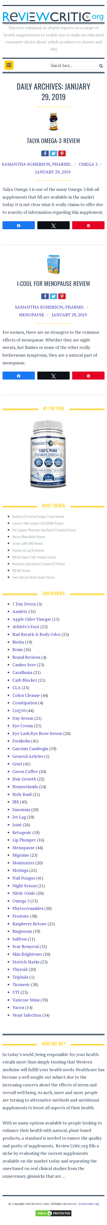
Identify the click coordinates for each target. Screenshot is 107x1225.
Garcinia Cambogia (30, 748)
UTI (15, 992)
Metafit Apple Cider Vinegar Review (34, 556)
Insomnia (21, 809)
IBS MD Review (21, 570)
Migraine (20, 855)
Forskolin (21, 741)
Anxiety (19, 611)
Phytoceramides (27, 908)
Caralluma (22, 672)
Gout (17, 764)
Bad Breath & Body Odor (36, 634)
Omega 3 (88, 164)
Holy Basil (22, 794)
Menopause (31, 315)
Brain (17, 649)
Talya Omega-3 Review (53, 140)
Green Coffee (25, 771)
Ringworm (22, 931)
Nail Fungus (23, 878)
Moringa (20, 870)
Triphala (20, 977)
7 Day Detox (24, 604)
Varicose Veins (26, 1000)
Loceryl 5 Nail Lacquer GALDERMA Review (37, 523)
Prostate (20, 916)
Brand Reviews (26, 657)
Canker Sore (24, 665)
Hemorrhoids (25, 786)
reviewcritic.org (88, 1204)
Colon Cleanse (26, 695)
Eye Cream (22, 725)
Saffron (19, 939)
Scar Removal (25, 946)
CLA (16, 687)
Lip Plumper (24, 840)
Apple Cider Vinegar (31, 619)
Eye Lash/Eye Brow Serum (37, 733)
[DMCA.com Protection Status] (53, 1213)
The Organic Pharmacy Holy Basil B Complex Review (44, 529)
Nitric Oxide (23, 893)
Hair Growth (24, 779)
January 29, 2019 (52, 172)
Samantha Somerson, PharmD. (36, 164)
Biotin (18, 642)
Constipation (24, 703)
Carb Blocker (24, 680)
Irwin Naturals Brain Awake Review (33, 577)
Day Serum (22, 718)
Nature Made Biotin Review (28, 536)
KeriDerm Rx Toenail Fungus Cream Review (38, 516)
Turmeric (21, 984)
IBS (15, 802)
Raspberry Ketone (29, 924)
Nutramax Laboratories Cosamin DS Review (38, 563)
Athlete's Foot (25, 626)
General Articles (27, 756)
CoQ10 (18, 710)
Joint (17, 825)
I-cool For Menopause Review (53, 283)
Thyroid (20, 969)
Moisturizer (23, 863)
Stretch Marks (25, 962)
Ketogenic (21, 832)
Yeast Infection (26, 1015)
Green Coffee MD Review (27, 543)
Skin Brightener (27, 954)
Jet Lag (19, 817)
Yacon (18, 1007)
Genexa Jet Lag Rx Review (28, 550)
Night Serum (24, 886)
